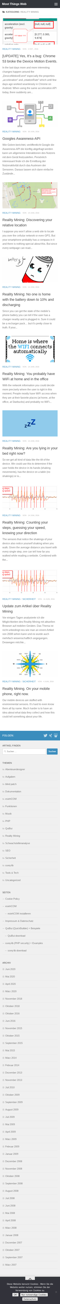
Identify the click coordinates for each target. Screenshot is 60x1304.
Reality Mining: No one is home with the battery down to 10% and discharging (28, 299)
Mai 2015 (10, 1050)
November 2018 (13, 998)
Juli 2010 (10, 1087)
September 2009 (14, 1102)
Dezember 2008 (13, 1161)
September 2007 (14, 1257)
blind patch (10, 784)
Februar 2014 (12, 1065)
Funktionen (11, 806)
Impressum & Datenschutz (19, 921)
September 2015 (14, 1043)
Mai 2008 (10, 1213)
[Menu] (56, 4)
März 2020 (10, 991)
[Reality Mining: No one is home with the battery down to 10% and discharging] (30, 269)
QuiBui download (16, 935)
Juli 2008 (10, 1198)
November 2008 (13, 1168)
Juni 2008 (10, 1205)
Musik (8, 813)
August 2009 (11, 1109)
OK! (15, 1294)
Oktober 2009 (12, 1094)
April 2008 (10, 1220)
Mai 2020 (10, 976)
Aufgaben (10, 776)
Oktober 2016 (12, 1013)
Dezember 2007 (13, 1242)
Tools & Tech (12, 872)
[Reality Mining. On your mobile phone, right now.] (30, 664)
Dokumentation (13, 791)
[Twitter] (45, 735)
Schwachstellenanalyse (17, 843)
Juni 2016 (10, 1020)
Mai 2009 (10, 1124)
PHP (7, 821)
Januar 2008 (11, 1235)
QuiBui (8, 828)
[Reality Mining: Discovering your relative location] (30, 195)
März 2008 (10, 1227)
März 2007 (10, 1264)
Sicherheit (29, 599)
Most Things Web (14, 4)
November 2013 (13, 1080)
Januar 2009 (11, 1154)
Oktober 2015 (12, 1035)
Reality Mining (11, 49)
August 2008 (11, 1190)
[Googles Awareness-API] (30, 114)
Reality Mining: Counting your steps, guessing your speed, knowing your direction (25, 527)
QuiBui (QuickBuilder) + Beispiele (22, 928)
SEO (7, 850)
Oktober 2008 (12, 1176)
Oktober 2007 (12, 1250)
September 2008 (14, 1183)
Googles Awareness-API (21, 139)
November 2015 (13, 1028)
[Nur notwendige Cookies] (56, 1292)
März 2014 (10, 1057)
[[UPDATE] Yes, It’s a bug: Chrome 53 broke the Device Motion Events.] (30, 31)
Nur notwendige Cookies (34, 1294)
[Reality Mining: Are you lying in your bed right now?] (30, 423)
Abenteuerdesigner (15, 769)
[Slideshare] (56, 735)
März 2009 (10, 1139)
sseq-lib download (17, 950)
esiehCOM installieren (19, 913)
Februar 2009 (12, 1146)
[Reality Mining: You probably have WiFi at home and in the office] (30, 349)
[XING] (50, 735)
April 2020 (10, 984)
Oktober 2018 (12, 1006)
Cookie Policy (12, 898)
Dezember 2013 (13, 1072)
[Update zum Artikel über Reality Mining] (30, 581)
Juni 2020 (10, 969)
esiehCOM (11, 798)
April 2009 (10, 1131)
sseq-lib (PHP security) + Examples (24, 943)
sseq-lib (9, 865)
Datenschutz (30, 1299)
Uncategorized (12, 880)
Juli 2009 (10, 1117)
